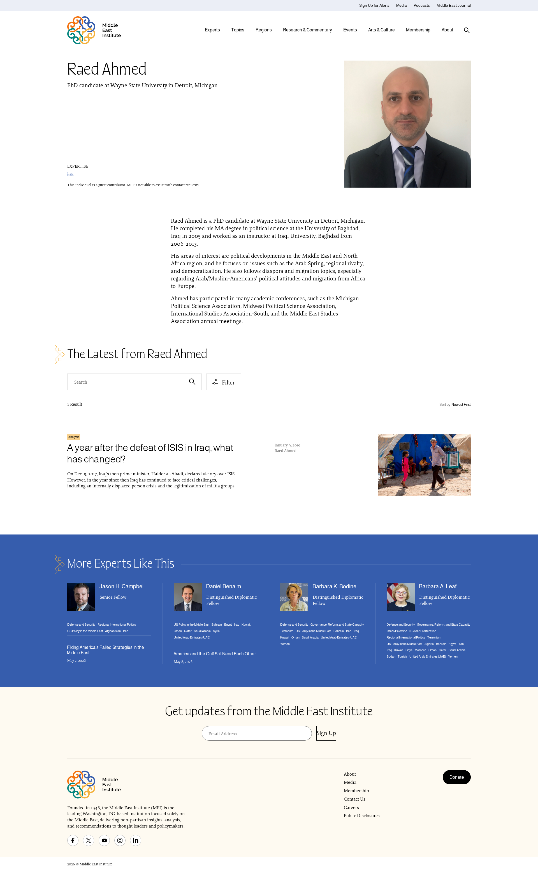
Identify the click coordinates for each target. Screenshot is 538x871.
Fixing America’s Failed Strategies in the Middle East (105, 650)
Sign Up (326, 733)
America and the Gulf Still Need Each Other (214, 654)
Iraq (70, 173)
